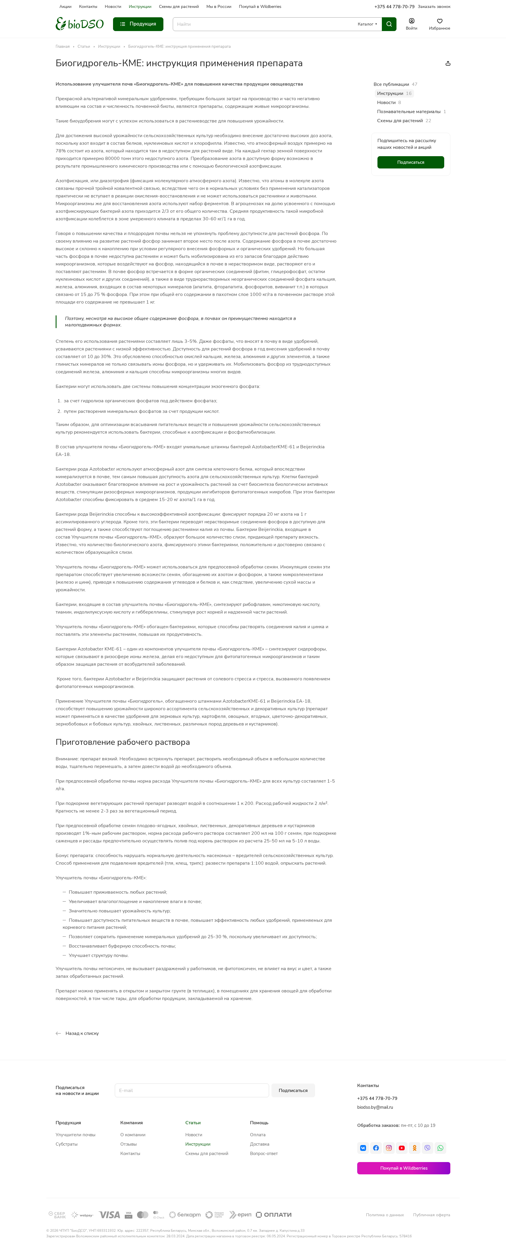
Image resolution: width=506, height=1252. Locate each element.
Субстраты (67, 1144)
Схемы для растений (206, 1153)
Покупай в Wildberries (404, 1168)
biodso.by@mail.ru (375, 1107)
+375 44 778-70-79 (395, 6)
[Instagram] (389, 1148)
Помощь (259, 1123)
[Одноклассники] (414, 1148)
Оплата (258, 1135)
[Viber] (427, 1148)
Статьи (193, 1123)
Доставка (259, 1144)
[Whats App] (440, 1148)
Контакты (130, 1153)
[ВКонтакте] (363, 1148)
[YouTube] (402, 1148)
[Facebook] (376, 1148)
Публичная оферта (431, 1215)
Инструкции (198, 1144)
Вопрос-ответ (264, 1153)
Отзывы (128, 1144)
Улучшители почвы (75, 1135)
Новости (193, 1135)
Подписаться (293, 1090)
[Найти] (389, 24)
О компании (133, 1135)
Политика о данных (385, 1215)
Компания (131, 1123)
